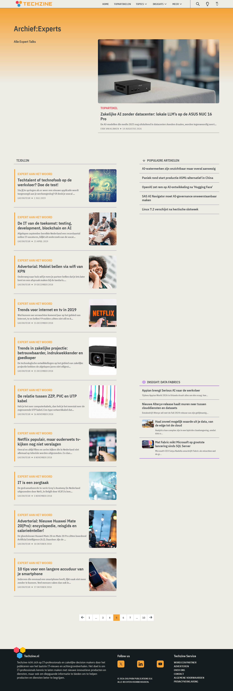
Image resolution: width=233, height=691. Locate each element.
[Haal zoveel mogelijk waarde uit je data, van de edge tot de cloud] (148, 427)
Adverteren (181, 666)
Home (105, 4)
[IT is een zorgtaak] (102, 486)
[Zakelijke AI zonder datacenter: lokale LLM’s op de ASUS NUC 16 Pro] (158, 71)
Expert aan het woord (35, 174)
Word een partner (185, 662)
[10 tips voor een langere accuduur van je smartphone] (102, 574)
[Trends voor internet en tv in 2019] (102, 313)
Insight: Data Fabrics (163, 382)
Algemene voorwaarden (189, 677)
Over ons (179, 670)
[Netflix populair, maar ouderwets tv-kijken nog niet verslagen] (102, 445)
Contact (179, 673)
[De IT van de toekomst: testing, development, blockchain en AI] (102, 228)
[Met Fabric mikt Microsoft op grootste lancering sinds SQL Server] (148, 448)
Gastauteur (24, 198)
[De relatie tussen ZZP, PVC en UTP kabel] (102, 401)
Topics (140, 4)
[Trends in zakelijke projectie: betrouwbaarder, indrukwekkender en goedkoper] (102, 356)
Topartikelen (122, 4)
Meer (175, 4)
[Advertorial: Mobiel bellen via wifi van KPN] (102, 272)
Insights (158, 4)
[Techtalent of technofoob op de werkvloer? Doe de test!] (102, 185)
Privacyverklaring (186, 681)
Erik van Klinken (109, 128)
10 (143, 617)
